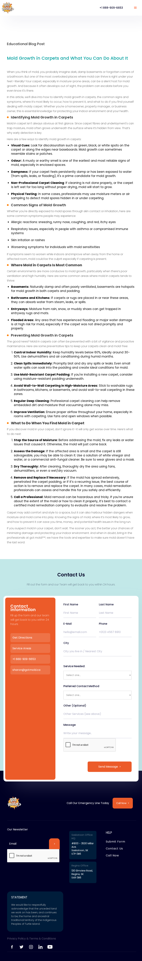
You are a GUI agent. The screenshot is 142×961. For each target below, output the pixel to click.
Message (69, 725)
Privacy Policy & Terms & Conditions (31, 939)
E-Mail (67, 624)
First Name (70, 604)
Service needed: (74, 666)
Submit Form (115, 842)
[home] (7, 8)
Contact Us (114, 849)
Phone (103, 624)
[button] (135, 8)
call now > (122, 803)
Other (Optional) (74, 705)
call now (112, 855)
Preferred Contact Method (81, 686)
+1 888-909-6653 (111, 8)
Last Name (106, 604)
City (66, 643)
